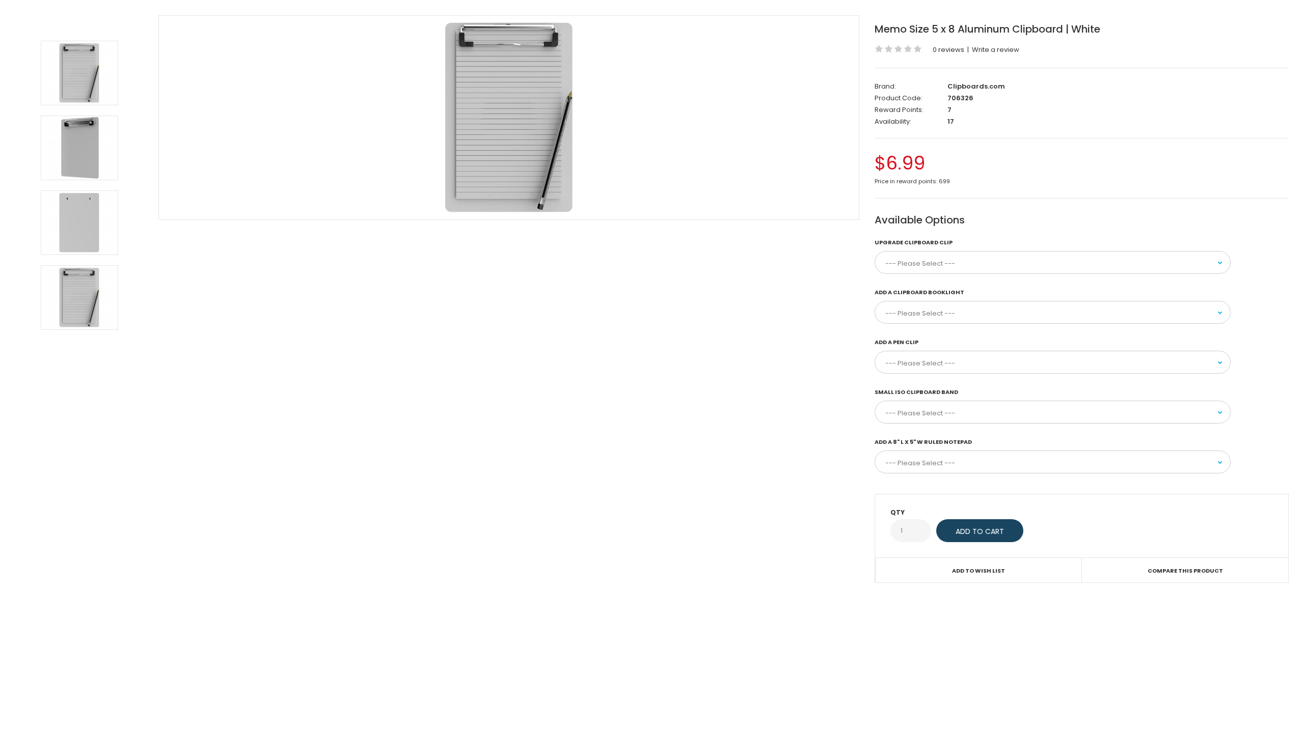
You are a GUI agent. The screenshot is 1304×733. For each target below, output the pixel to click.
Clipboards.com (976, 86)
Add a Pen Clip (896, 342)
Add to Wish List (978, 571)
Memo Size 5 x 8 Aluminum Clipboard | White (987, 29)
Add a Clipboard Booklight (919, 292)
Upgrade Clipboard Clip (914, 242)
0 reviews (948, 49)
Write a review (995, 49)
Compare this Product (1185, 571)
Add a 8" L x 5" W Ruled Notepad (923, 442)
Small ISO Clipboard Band (916, 392)
